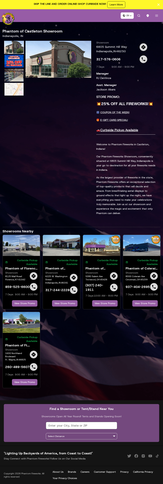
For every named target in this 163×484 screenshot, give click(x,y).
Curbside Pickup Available (119, 130)
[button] (127, 15)
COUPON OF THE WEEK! (114, 112)
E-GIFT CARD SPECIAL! (114, 120)
